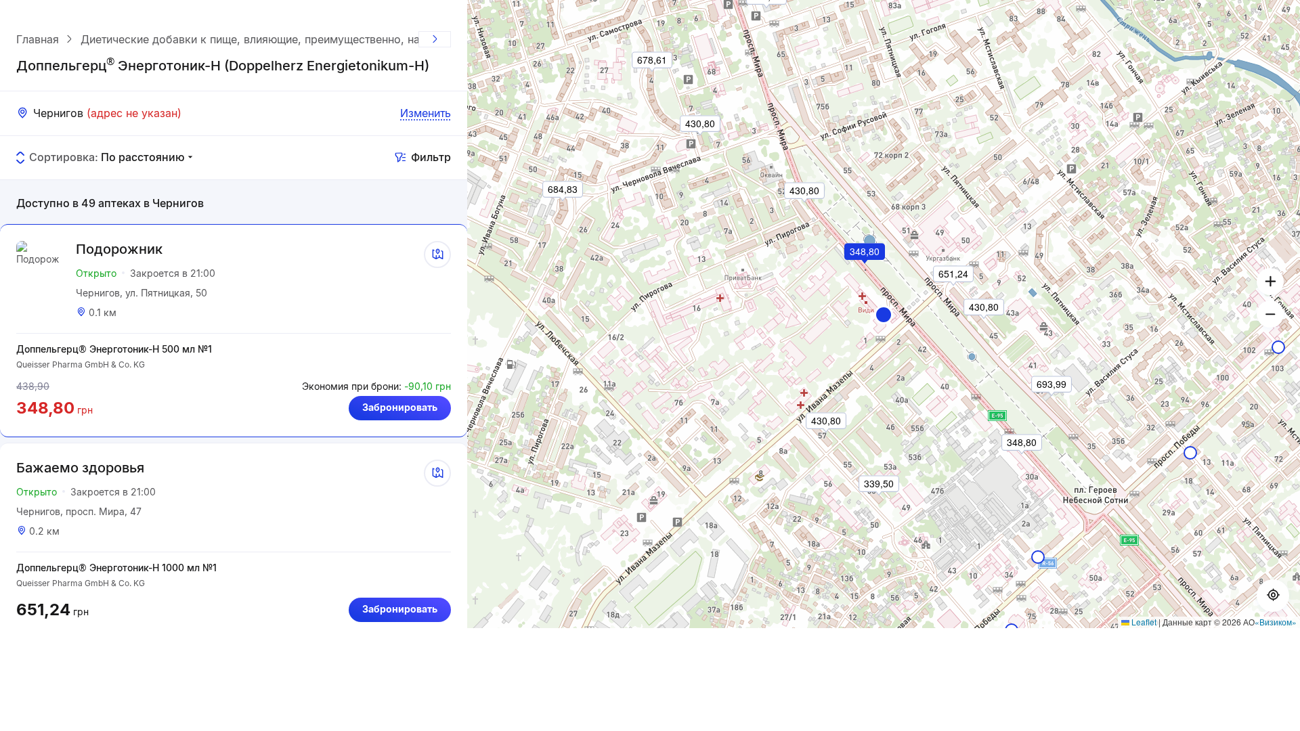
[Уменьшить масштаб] (1270, 314)
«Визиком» (1276, 621)
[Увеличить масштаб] (1270, 281)
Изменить (425, 113)
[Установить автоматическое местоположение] (1273, 595)
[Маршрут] (437, 254)
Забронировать (399, 407)
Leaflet (1142, 621)
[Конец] (434, 39)
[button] (883, 314)
